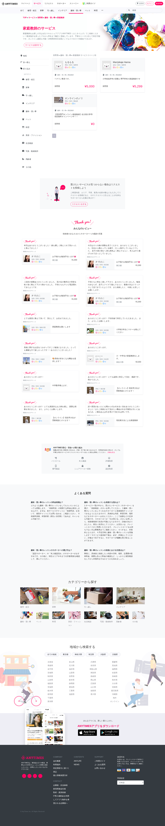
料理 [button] (96, 10)
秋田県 (50, 676)
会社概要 (56, 761)
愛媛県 (114, 662)
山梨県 (71, 673)
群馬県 (50, 694)
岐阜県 (71, 680)
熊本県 (114, 680)
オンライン (114, 701)
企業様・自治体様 (60, 785)
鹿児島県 (114, 691)
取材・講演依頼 (59, 792)
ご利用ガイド (100, 761)
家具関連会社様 (59, 789)
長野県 (71, 676)
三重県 (71, 691)
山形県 (50, 680)
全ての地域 (51, 654)
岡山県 (93, 680)
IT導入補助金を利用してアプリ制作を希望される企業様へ (61, 799)
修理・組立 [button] (32, 10)
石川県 (71, 665)
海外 (115, 698)
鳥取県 (93, 673)
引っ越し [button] (50, 10)
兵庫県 (93, 662)
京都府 (115, 654)
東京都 (65, 654)
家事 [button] (42, 10)
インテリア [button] (62, 10)
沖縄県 (114, 694)
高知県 (114, 665)
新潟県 (50, 701)
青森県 (50, 665)
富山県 (71, 662)
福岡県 (114, 669)
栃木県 (50, 691)
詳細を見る (111, 452)
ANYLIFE (77, 761)
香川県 (93, 694)
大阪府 (103, 654)
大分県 (114, 683)
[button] (140, 3)
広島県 (93, 683)
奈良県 (93, 665)
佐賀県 (114, 673)
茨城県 (50, 687)
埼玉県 (91, 654)
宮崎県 (114, 687)
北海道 (50, 662)
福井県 (71, 669)
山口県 (93, 687)
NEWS (76, 765)
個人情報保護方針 (60, 775)
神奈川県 (78, 654)
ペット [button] (87, 10)
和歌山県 (93, 669)
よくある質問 (100, 765)
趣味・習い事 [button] (76, 10)
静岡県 (71, 683)
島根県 (93, 676)
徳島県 (93, 691)
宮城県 (50, 673)
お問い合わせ (100, 768)
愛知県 (71, 687)
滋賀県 (71, 694)
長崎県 (114, 676)
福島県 (50, 683)
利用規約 (56, 765)
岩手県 (50, 669)
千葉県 (50, 698)
